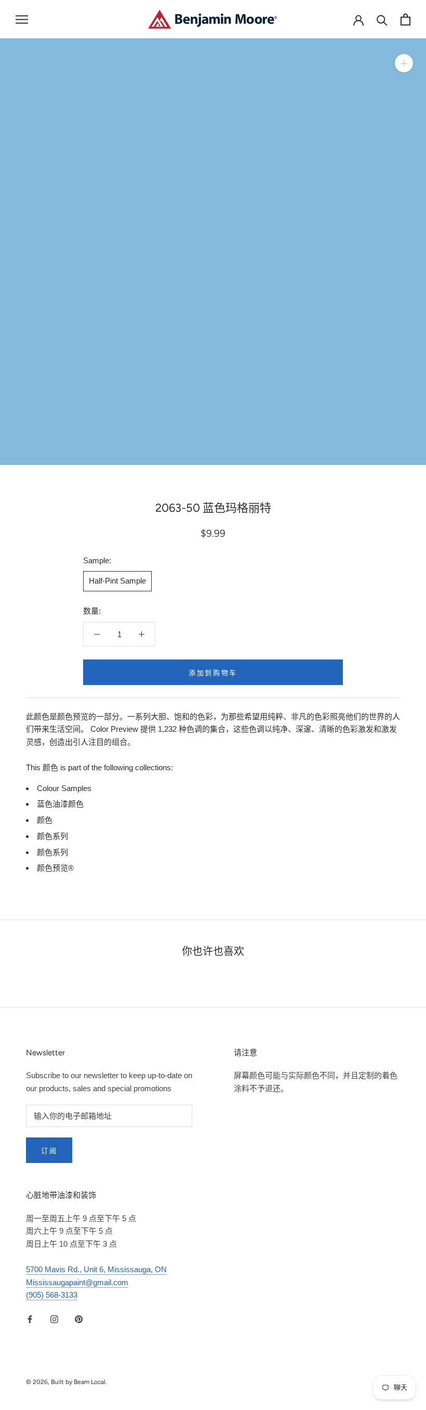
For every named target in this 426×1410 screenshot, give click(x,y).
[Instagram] (54, 1318)
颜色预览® (55, 867)
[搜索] (382, 19)
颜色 (44, 820)
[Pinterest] (79, 1318)
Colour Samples (64, 788)
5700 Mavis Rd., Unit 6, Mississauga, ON (96, 1269)
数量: (92, 610)
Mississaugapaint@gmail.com (77, 1282)
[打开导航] (22, 19)
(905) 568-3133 (51, 1294)
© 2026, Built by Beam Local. (66, 1382)
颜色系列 (52, 836)
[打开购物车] (405, 19)
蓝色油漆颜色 (60, 803)
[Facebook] (30, 1318)
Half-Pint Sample (117, 580)
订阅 (49, 1151)
